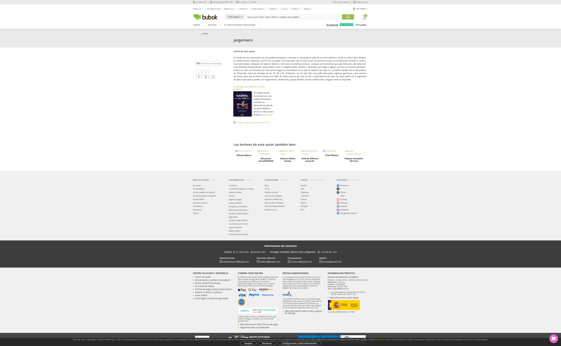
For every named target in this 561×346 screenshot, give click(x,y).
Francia (304, 199)
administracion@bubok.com (236, 261)
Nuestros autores (200, 203)
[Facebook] (199, 76)
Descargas (197, 209)
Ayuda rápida (198, 199)
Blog (285, 9)
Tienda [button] (294, 9)
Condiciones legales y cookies (241, 189)
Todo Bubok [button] (233, 16)
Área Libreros (362, 2)
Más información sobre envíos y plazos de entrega (303, 312)
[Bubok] (205, 16)
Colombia (305, 196)
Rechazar (267, 343)
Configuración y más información (299, 343)
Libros (196, 25)
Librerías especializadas (275, 206)
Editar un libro (234, 231)
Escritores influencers (273, 199)
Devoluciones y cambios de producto (212, 280)
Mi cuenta (197, 185)
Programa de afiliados (238, 206)
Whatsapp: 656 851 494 (223, 2)
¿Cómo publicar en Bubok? (204, 192)
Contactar (243, 2)
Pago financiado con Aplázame (254, 327)
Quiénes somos (235, 192)
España (304, 185)
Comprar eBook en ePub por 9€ (252, 122)
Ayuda (253, 2)
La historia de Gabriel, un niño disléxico (249, 88)
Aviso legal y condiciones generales (211, 298)
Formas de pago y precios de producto (213, 289)
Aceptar (248, 343)
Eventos (243, 9)
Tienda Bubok (198, 189)
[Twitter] (213, 76)
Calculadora (198, 206)
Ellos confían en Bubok (274, 203)
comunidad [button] (257, 9)
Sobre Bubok (201, 295)
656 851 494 (259, 252)
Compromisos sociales (238, 234)
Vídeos (196, 213)
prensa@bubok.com (332, 261)
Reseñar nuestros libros (239, 213)
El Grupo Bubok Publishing (239, 25)
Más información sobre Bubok (344, 297)
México (304, 203)
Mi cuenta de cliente (204, 286)
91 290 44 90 (201, 2)
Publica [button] (197, 9)
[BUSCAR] (348, 17)
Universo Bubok (235, 203)
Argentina (305, 192)
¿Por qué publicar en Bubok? (205, 196)
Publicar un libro (271, 192)
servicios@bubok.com (301, 261)
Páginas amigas (235, 199)
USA (302, 189)
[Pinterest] (206, 76)
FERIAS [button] (307, 9)
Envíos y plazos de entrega (207, 283)
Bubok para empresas (238, 210)
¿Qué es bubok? (235, 227)
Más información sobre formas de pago (259, 324)
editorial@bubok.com (270, 261)
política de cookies (383, 339)
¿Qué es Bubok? (343, 2)
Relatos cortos (271, 209)
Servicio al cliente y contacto (208, 292)
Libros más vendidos (273, 196)
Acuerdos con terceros (238, 224)
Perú (302, 209)
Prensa (231, 196)
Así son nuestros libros (238, 220)
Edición (212, 25)
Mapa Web (233, 217)
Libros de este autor (244, 51)
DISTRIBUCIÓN (213, 9)
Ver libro (268, 114)
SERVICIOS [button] (229, 9)
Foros (267, 189)
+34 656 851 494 (329, 252)
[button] (360, 9)
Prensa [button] (273, 9)
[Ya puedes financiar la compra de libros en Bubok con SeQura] (258, 310)
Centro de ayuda (203, 276)
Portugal (304, 206)
